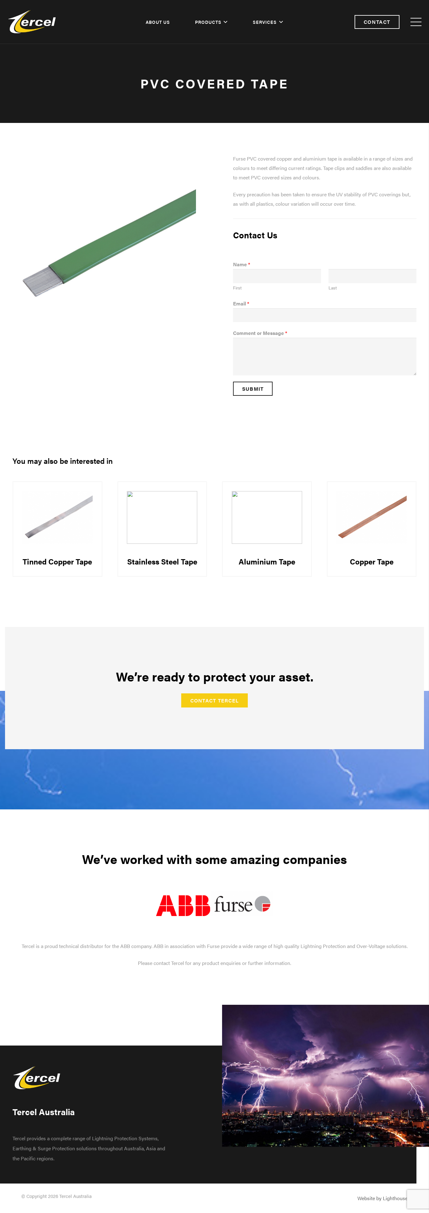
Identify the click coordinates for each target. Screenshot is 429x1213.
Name (241, 264)
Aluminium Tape (267, 561)
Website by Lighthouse (382, 1198)
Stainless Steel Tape (162, 561)
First (237, 288)
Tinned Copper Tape (57, 561)
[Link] (32, 21)
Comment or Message (260, 332)
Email (241, 303)
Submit (253, 388)
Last (333, 288)
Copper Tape (372, 561)
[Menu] (416, 22)
